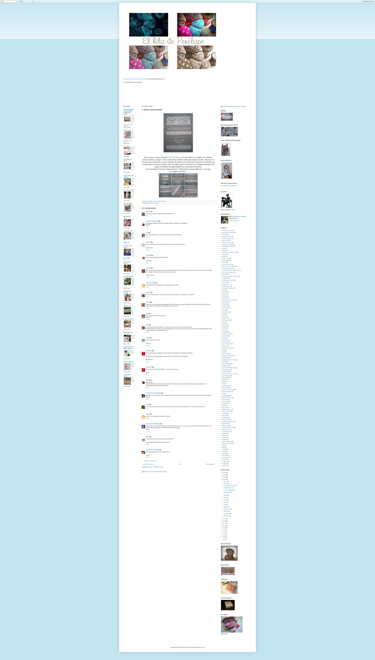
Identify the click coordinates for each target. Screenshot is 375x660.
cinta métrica (225, 312)
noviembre (227, 513)
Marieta (148, 242)
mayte (148, 337)
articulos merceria (227, 242)
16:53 (147, 409)
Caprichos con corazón (228, 300)
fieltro (223, 350)
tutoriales (224, 455)
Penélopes (225, 425)
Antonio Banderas (227, 238)
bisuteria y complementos (229, 252)
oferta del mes (226, 419)
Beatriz (148, 211)
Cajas (223, 290)
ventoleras (225, 461)
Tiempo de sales (133, 365)
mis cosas (224, 407)
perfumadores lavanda (228, 427)
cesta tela (224, 304)
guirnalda (224, 379)
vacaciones (225, 457)
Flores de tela (225, 353)
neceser (224, 415)
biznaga (224, 254)
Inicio (179, 464)
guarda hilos (225, 371)
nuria (147, 404)
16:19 (147, 319)
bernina (224, 250)
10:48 (147, 250)
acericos (224, 234)
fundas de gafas (226, 363)
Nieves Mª (149, 350)
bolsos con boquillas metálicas (230, 276)
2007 (223, 472)
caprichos (224, 298)
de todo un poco (226, 334)
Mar (147, 313)
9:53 (147, 237)
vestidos (224, 463)
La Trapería (127, 146)
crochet (224, 328)
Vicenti (148, 302)
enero (225, 481)
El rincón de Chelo (129, 190)
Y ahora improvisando (229, 490)
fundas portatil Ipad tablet (229, 367)
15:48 (147, 308)
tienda (223, 449)
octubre (226, 511)
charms (224, 310)
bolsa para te (225, 260)
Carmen (148, 268)
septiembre (227, 509)
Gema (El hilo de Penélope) (153, 393)
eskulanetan (127, 306)
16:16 (147, 399)
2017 (223, 532)
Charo (147, 414)
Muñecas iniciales (227, 409)
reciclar (224, 437)
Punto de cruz (225, 429)
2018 (223, 534)
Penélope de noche (229, 488)
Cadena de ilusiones (227, 288)
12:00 (147, 263)
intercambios (225, 387)
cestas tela (225, 306)
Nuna (147, 436)
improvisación (150, 203)
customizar (225, 332)
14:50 (147, 457)
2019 (223, 537)
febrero (226, 483)
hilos (223, 381)
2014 (223, 525)
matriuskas (225, 401)
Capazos (224, 296)
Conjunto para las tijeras (230, 485)
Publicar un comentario (150, 461)
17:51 (147, 431)
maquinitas (225, 399)
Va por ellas (133, 351)
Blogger (203, 647)
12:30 (147, 277)
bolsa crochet (225, 258)
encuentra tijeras (226, 344)
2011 (223, 518)
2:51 (147, 216)
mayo (225, 500)
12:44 (147, 287)
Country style (127, 130)
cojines (224, 318)
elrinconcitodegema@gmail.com (229, 185)
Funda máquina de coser (228, 360)
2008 (223, 474)
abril (225, 497)
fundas (224, 362)
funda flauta (225, 358)
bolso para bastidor (227, 268)
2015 (223, 528)
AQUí (124, 82)
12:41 (147, 374)
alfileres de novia (226, 236)
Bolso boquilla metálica (228, 266)
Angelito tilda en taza (133, 194)
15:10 (147, 297)
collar (223, 322)
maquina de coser (227, 397)
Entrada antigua (210, 464)
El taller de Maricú (128, 319)
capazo (224, 294)
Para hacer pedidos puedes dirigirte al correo (144, 79)
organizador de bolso (227, 421)
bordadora (225, 278)
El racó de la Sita (128, 231)
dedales (224, 338)
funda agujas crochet (227, 356)
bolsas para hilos (226, 264)
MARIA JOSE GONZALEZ (153, 423)
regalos (224, 439)
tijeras (223, 451)
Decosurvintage (128, 203)
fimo (223, 352)
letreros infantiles (226, 391)
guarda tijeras (225, 375)
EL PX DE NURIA (128, 361)
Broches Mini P (226, 286)
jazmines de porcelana (228, 389)
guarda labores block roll (228, 373)
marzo (225, 495)
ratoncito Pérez (226, 431)
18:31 (147, 332)
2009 (223, 477)
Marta (147, 380)
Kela (147, 325)
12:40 (147, 362)
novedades (225, 417)
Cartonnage (225, 302)
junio (225, 502)
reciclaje (224, 435)
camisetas (225, 292)
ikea (223, 383)
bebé (223, 248)
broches (224, 284)
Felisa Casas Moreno (152, 221)
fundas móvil (225, 366)
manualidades (226, 395)
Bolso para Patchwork (228, 272)
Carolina (148, 255)
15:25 (147, 387)
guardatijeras (225, 377)
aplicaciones (225, 240)
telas (223, 447)
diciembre (226, 516)
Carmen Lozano (150, 282)
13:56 (147, 444)
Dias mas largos (228, 492)
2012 (223, 521)
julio (225, 504)
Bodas (224, 256)
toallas (224, 453)
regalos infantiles (226, 441)
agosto (226, 506)
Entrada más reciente (147, 464)
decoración (225, 336)
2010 (223, 479)
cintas (223, 314)
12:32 (147, 345)
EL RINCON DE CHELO (152, 449)
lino (223, 393)
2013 (223, 523)
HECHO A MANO (128, 276)
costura (224, 324)
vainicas (156, 203)
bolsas (224, 262)
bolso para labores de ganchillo (230, 270)
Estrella (148, 292)
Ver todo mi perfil (233, 220)
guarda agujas (226, 370)
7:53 (147, 227)
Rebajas (224, 433)
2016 (223, 530)
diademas (224, 340)
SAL (223, 445)
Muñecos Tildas (226, 411)
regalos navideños (227, 443)
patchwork (225, 423)
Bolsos (224, 274)
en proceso (225, 342)
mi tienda (224, 403)
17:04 (147, 418)
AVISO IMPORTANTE (227, 246)
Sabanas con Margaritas (133, 150)
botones (224, 282)
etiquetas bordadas (227, 348)
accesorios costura (227, 230)
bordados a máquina (227, 280)
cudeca (224, 330)
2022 (223, 539)
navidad (224, 413)
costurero (224, 326)
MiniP (223, 405)
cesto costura (225, 308)
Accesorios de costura (228, 232)
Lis (147, 232)
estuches (224, 346)
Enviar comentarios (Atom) (156, 467)
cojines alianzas (226, 320)
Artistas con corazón (227, 244)
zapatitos (224, 465)
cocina (224, 316)
